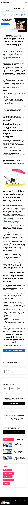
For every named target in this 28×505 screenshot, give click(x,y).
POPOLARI (20, 439)
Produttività (7, 476)
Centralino (7, 469)
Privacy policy (4, 501)
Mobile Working (8, 480)
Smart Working (8, 473)
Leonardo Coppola (10, 372)
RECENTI (9, 439)
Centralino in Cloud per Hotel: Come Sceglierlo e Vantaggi (19, 451)
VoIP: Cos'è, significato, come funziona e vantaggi (19, 444)
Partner (6, 483)
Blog (4, 8)
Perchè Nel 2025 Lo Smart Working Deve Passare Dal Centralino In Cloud (19, 458)
